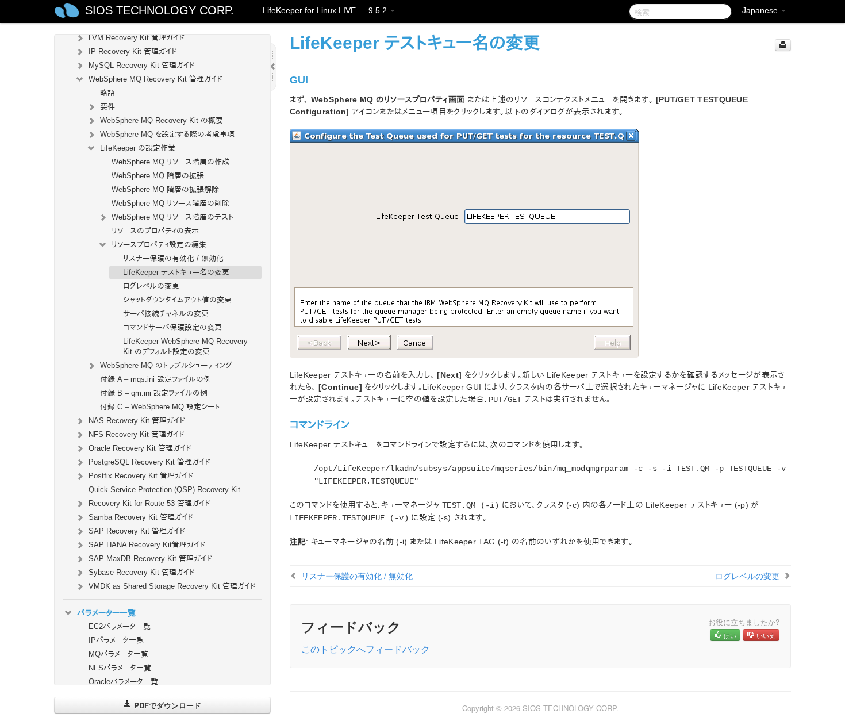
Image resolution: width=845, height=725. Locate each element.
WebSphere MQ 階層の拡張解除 (165, 189)
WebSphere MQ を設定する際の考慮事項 (167, 134)
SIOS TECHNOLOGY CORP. (159, 10)
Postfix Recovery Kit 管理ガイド (141, 475)
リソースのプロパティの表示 (155, 231)
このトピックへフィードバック (365, 648)
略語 (107, 93)
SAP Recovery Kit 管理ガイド (137, 531)
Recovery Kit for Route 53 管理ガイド (149, 503)
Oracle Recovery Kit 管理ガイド (140, 448)
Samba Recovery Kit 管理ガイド (141, 517)
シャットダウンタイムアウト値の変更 (177, 300)
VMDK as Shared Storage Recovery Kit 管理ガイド (172, 586)
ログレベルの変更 (151, 286)
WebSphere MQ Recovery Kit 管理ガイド (155, 79)
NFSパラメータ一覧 (120, 667)
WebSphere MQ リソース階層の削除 (170, 203)
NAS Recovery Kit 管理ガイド (137, 420)
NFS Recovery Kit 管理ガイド (137, 434)
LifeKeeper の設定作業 (137, 148)
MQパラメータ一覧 (118, 654)
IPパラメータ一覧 (116, 640)
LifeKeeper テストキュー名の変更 (176, 272)
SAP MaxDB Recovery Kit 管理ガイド (150, 558)
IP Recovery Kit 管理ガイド (133, 51)
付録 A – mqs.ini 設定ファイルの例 (155, 379)
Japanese (761, 10)
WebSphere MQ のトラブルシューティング (166, 365)
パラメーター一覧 (106, 612)
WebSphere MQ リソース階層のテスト (172, 217)
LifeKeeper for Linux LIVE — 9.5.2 (326, 10)
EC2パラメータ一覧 (120, 626)
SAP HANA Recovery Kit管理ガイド (147, 544)
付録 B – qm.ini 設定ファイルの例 (154, 393)
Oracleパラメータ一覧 (123, 681)
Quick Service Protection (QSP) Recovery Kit (164, 489)
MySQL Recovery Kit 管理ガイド (142, 65)
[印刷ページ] (783, 45)
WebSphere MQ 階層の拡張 (158, 175)
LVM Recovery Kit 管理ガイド (137, 37)
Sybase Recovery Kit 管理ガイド (142, 572)
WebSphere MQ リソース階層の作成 (170, 162)
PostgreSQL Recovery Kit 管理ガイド (149, 462)
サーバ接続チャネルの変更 (166, 313)
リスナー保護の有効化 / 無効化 (173, 258)
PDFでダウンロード (166, 705)
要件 (107, 106)
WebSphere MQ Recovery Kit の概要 (161, 120)
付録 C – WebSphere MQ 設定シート (160, 406)
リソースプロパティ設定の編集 (159, 244)
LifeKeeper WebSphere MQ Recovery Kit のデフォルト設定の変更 (185, 346)
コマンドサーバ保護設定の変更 (172, 327)
